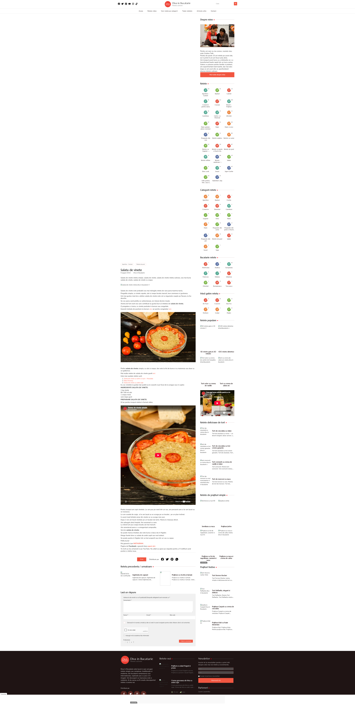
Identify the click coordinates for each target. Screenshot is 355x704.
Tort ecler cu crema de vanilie (208, 384)
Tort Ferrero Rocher (219, 575)
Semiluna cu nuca (208, 526)
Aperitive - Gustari (127, 264)
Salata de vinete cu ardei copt (133, 383)
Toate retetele (187, 11)
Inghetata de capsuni (140, 575)
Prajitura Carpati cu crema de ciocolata (223, 608)
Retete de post (140, 264)
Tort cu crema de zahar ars (226, 384)
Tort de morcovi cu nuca (221, 479)
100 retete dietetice (226, 352)
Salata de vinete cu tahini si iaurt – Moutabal (138, 379)
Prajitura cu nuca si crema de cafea (226, 557)
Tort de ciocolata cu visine (221, 431)
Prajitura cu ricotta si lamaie (182, 575)
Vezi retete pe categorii (169, 11)
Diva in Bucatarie (181, 3)
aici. (170, 309)
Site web (172, 615)
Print (141, 559)
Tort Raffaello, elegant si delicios (221, 591)
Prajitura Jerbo (226, 526)
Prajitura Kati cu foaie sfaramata (220, 624)
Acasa (141, 11)
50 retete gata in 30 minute (208, 353)
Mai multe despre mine (217, 75)
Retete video (152, 11)
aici (150, 309)
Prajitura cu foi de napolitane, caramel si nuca (208, 558)
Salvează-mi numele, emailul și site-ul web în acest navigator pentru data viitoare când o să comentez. (158, 623)
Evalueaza (126, 640)
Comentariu (127, 600)
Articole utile (201, 11)
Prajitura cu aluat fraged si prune (181, 667)
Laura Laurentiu (204, 691)
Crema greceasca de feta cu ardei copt (181, 681)
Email (149, 615)
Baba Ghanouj (128, 381)
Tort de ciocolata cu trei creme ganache (221, 447)
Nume (125, 615)
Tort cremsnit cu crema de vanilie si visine (222, 463)
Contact (213, 11)
